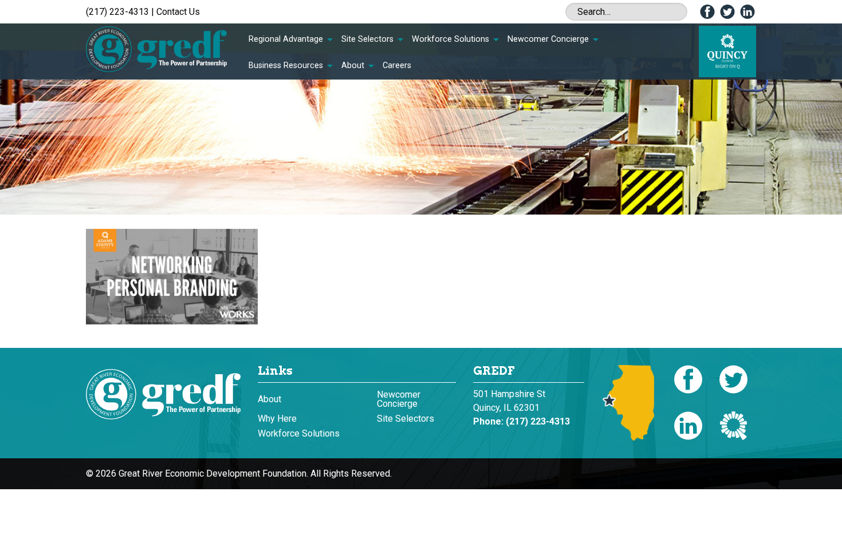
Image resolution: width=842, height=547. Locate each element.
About (352, 65)
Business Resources (286, 65)
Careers (397, 65)
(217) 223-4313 (117, 11)
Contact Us (178, 11)
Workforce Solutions (450, 39)
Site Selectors (367, 39)
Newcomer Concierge (548, 39)
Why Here (277, 418)
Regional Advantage (286, 39)
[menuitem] (290, 39)
